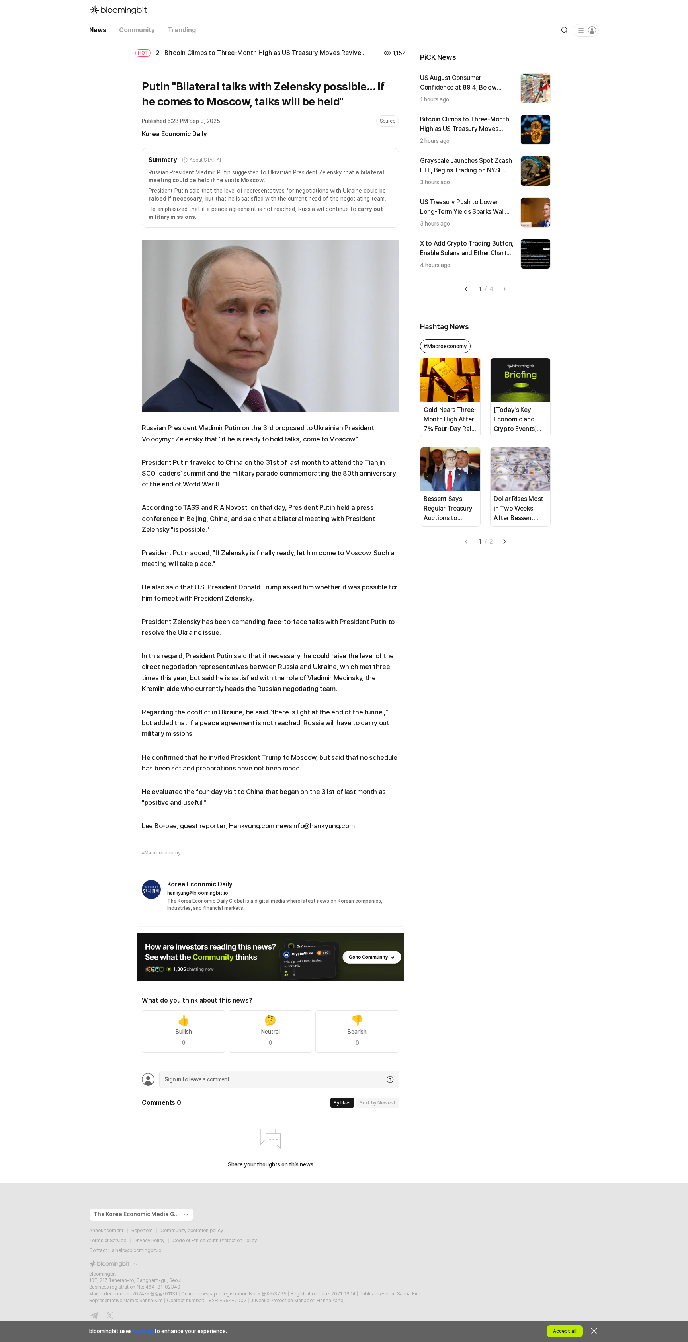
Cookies (143, 1331)
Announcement (106, 1230)
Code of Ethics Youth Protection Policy (214, 1240)
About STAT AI (205, 160)
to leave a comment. (197, 1079)
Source (387, 121)
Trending (182, 30)
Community (137, 30)
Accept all (565, 1331)
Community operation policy (191, 1230)
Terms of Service (107, 1240)
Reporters (141, 1230)
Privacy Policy (149, 1240)
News (97, 30)
